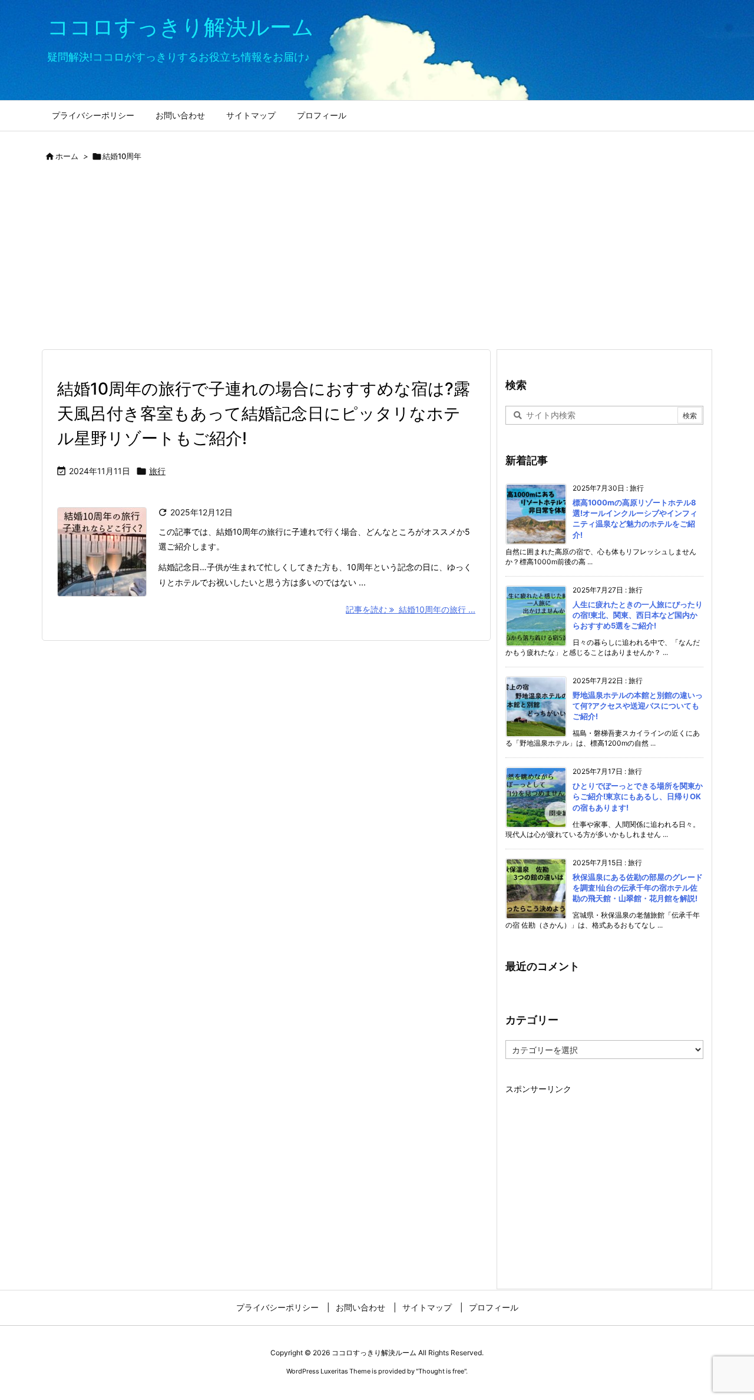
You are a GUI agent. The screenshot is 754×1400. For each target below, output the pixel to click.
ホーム (66, 156)
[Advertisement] (377, 260)
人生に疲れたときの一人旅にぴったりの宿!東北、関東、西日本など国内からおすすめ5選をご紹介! (638, 615)
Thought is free (441, 1371)
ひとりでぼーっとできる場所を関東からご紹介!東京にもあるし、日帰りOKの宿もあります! (638, 796)
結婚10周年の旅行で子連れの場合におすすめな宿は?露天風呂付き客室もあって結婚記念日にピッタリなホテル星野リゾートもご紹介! (263, 413)
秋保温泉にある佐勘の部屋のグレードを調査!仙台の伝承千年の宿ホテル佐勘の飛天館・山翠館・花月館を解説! (638, 887)
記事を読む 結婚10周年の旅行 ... (410, 609)
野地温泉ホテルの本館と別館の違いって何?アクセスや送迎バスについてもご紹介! (638, 705)
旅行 (157, 471)
